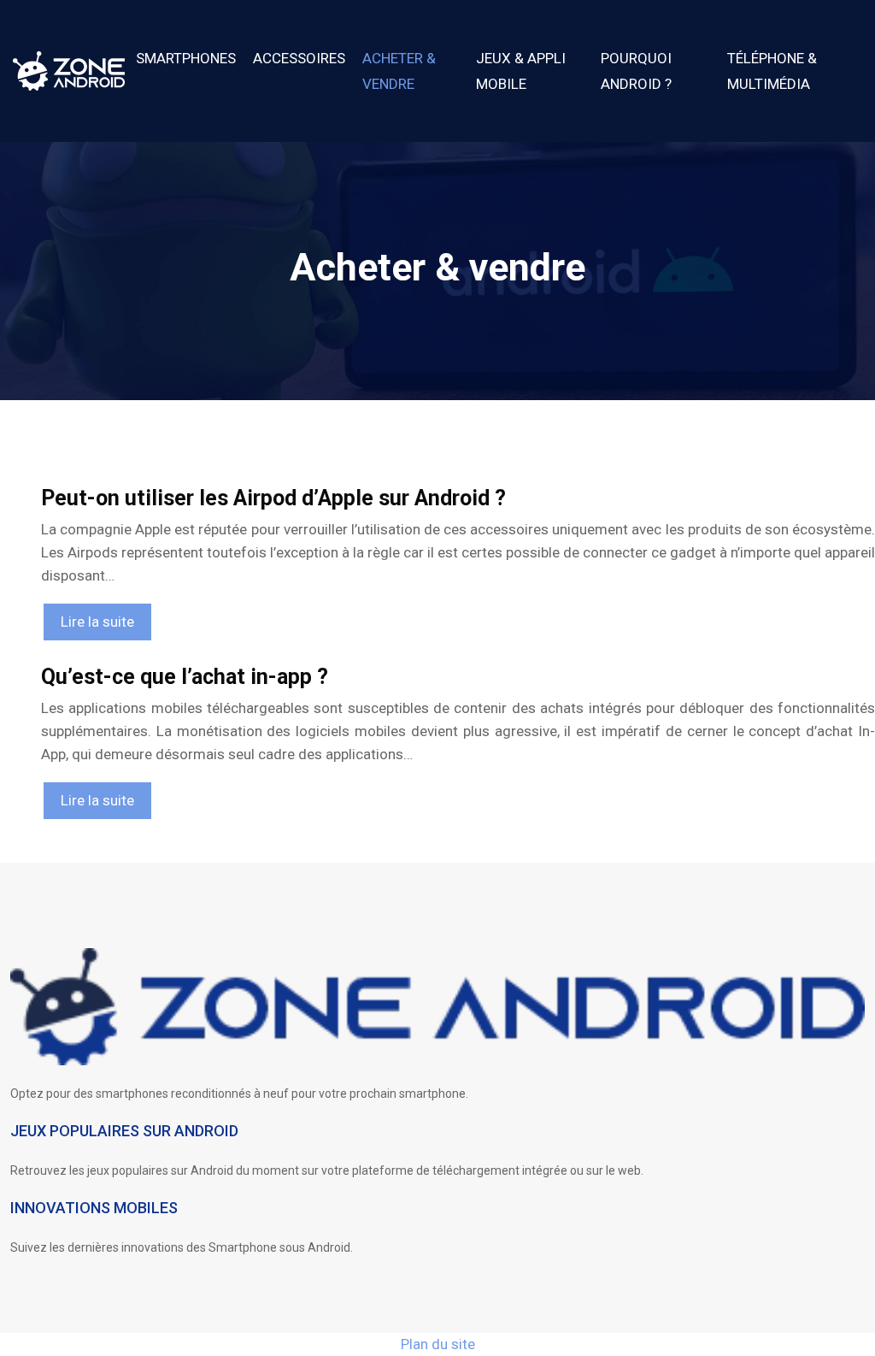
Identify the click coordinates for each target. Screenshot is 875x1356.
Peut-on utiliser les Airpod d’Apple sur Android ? (273, 498)
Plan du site (438, 1344)
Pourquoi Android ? (636, 71)
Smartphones (186, 58)
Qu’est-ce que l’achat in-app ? (184, 676)
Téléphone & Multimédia (772, 71)
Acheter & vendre (399, 71)
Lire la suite (97, 621)
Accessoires (299, 58)
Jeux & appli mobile (521, 71)
